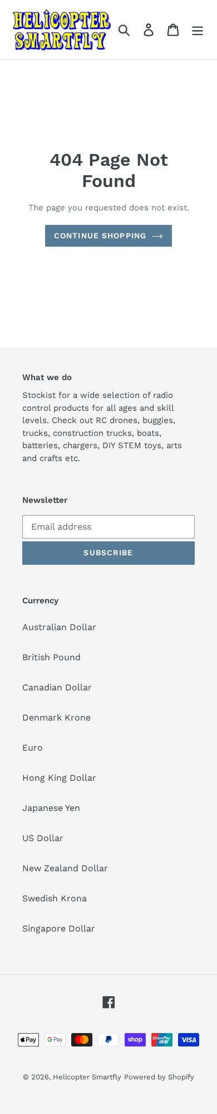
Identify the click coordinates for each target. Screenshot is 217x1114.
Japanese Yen (51, 808)
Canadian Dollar (57, 687)
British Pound (51, 657)
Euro (32, 747)
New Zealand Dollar (65, 868)
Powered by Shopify (159, 1077)
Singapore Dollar (58, 928)
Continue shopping (100, 235)
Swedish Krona (54, 898)
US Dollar (42, 838)
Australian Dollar (59, 627)
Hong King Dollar (59, 777)
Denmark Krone (56, 717)
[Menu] (197, 29)
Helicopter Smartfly (87, 1077)
